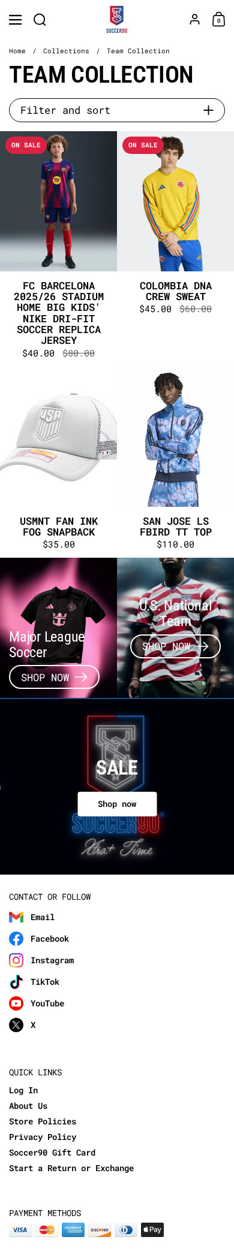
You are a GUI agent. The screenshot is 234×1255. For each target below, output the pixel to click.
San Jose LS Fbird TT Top (175, 462)
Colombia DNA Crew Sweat (175, 249)
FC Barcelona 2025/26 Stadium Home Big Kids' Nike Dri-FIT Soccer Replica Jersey (58, 249)
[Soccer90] (117, 20)
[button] (40, 19)
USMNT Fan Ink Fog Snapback (58, 462)
